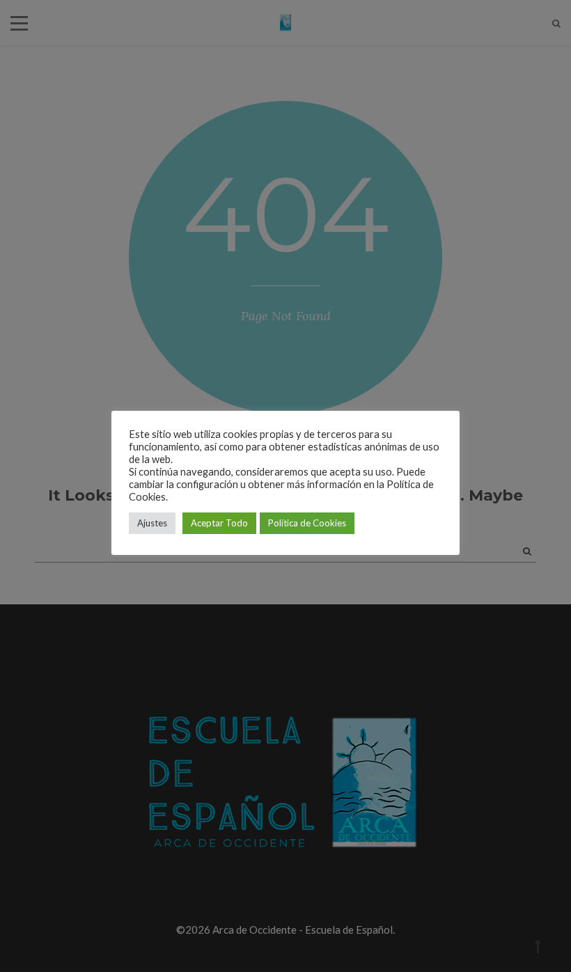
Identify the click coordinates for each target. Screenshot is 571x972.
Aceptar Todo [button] (219, 522)
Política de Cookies (307, 522)
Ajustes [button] (152, 522)
